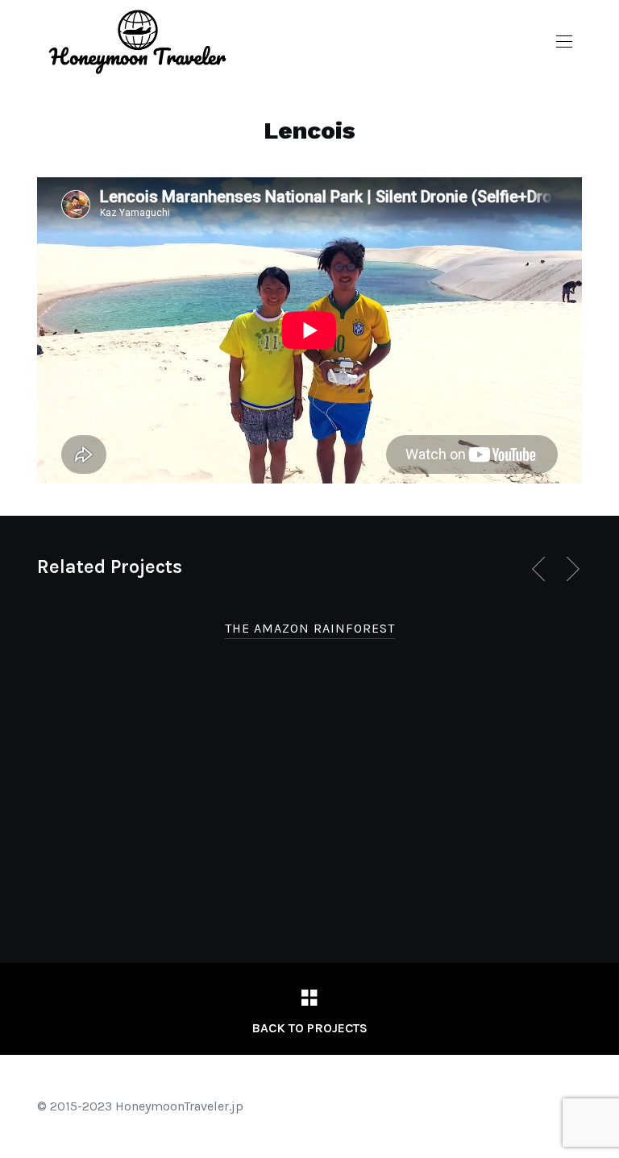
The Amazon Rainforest (310, 628)
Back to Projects (309, 1028)
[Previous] (542, 569)
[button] (564, 42)
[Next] (570, 569)
